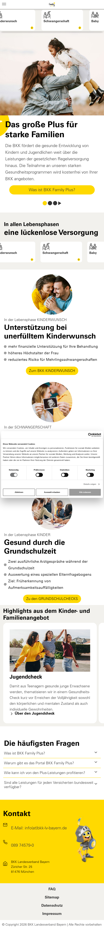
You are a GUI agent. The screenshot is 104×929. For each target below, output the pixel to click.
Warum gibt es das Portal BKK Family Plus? (39, 763)
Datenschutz (52, 906)
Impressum (52, 914)
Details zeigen (90, 484)
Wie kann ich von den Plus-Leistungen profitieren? (44, 773)
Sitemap (52, 897)
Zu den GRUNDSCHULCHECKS (52, 599)
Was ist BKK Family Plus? (52, 189)
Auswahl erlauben (52, 492)
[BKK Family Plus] (52, 4)
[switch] (39, 475)
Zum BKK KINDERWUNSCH (52, 371)
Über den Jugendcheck (34, 714)
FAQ (52, 889)
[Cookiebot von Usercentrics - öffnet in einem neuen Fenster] (90, 435)
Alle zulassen (85, 492)
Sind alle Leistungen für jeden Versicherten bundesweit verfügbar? (48, 784)
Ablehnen (19, 492)
